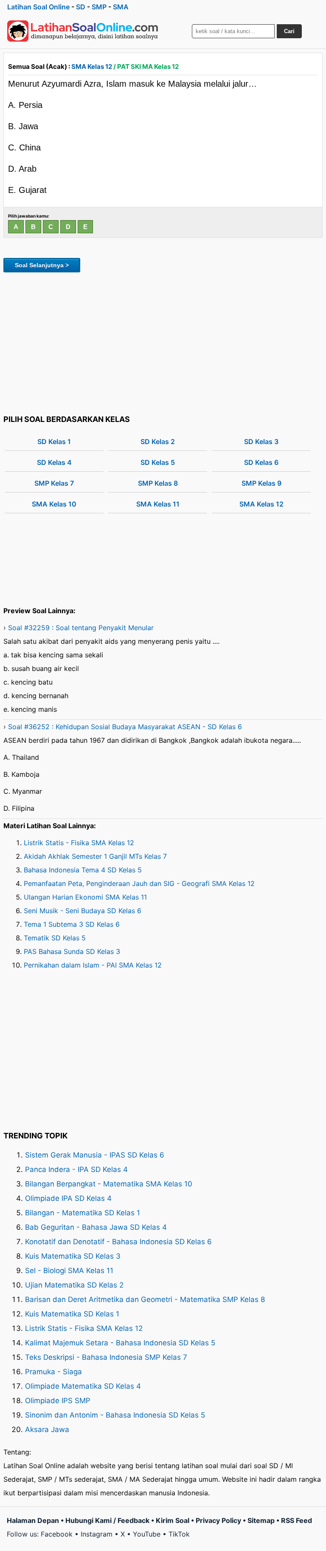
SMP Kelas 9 (261, 483)
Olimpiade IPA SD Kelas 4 (68, 1198)
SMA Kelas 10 (54, 504)
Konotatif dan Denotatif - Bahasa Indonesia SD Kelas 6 (118, 1241)
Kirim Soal (172, 1520)
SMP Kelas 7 (54, 483)
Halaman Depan (33, 1520)
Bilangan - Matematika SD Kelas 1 (82, 1213)
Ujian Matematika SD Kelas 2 (74, 1285)
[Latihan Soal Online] (83, 31)
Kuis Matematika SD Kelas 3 (73, 1256)
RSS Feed (296, 1520)
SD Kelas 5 (158, 462)
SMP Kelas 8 (158, 483)
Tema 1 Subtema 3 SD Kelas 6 (72, 924)
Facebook (57, 1534)
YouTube (146, 1534)
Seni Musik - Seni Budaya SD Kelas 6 (82, 910)
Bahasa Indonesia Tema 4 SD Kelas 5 (83, 870)
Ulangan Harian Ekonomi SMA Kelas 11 (85, 897)
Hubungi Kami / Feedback (107, 1520)
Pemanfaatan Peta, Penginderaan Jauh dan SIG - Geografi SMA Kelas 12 (139, 883)
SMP (99, 7)
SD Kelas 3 (261, 441)
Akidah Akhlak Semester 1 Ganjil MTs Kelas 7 (95, 856)
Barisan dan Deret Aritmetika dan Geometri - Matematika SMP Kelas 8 (145, 1299)
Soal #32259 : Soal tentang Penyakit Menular (81, 627)
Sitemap (261, 1520)
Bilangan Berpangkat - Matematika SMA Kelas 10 (108, 1184)
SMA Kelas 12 (91, 66)
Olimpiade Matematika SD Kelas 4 (83, 1386)
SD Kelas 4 (54, 462)
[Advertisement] (163, 342)
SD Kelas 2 (158, 441)
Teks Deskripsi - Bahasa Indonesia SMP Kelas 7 (106, 1357)
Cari (289, 31)
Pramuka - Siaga (53, 1371)
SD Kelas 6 (261, 462)
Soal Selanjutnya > (42, 265)
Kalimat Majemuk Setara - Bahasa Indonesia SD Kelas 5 (120, 1343)
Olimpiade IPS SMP (57, 1400)
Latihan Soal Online (38, 7)
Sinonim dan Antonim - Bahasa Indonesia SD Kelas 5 (115, 1415)
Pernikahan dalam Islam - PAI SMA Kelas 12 (93, 965)
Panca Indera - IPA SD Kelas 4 (76, 1169)
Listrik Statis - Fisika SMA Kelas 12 (79, 842)
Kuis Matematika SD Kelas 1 (72, 1314)
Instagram (96, 1534)
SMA (121, 7)
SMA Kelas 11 (158, 504)
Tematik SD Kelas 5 (55, 938)
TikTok (179, 1534)
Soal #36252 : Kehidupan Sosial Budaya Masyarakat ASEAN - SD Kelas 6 (125, 726)
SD (80, 7)
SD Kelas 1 (54, 441)
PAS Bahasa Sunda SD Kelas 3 (72, 951)
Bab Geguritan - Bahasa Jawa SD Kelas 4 (96, 1227)
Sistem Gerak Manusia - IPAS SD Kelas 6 (94, 1155)
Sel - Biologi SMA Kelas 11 (69, 1270)
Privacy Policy (218, 1520)
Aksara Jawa (47, 1429)
